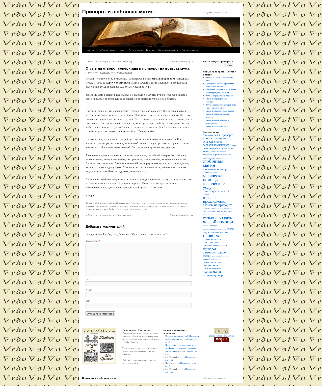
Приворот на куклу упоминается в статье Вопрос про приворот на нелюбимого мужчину (181, 348)
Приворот (90, 50)
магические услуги (178, 202)
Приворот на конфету (181, 61)
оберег (205, 191)
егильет (231, 148)
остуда (213, 191)
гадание (233, 145)
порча (230, 228)
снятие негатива (212, 262)
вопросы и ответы (215, 138)
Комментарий (93, 240)
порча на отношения (215, 232)
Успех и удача (135, 50)
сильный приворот (210, 259)
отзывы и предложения (97, 205)
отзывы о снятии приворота (214, 229)
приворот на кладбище (212, 239)
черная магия (212, 271)
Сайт (88, 300)
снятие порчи (211, 265)
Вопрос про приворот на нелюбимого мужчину (109, 61)
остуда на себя (224, 191)
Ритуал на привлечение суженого (219, 95)
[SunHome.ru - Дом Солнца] (221, 335)
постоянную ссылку (138, 209)
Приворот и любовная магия (118, 11)
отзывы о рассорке (168, 205)
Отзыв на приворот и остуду (217, 125)
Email (89, 290)
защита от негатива (218, 151)
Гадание (150, 50)
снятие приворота (212, 268)
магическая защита (210, 172)
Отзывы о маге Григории (128, 202)
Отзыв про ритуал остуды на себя (220, 110)
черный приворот (214, 275)
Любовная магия (107, 50)
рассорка (207, 255)
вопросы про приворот (216, 144)
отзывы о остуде (210, 225)
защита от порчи (211, 154)
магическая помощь (159, 202)
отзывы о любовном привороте (217, 211)
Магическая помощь (168, 50)
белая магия (208, 135)
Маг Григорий (125, 72)
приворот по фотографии (215, 245)
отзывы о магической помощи (144, 205)
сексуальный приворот (221, 256)
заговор (206, 151)
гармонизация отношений (215, 148)
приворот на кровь (211, 242)
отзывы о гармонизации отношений (217, 208)
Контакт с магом (190, 50)
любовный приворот (216, 169)
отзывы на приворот (119, 205)
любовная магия (213, 163)
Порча (122, 50)
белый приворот (223, 135)
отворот (206, 194)
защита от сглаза (225, 154)
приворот (212, 235)
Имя (88, 279)
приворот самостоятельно (214, 250)
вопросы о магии (213, 141)
